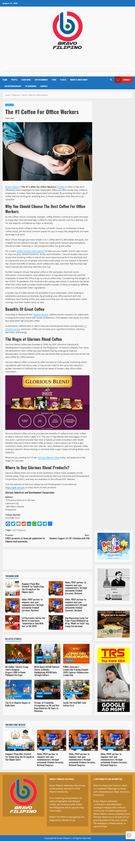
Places (63, 79)
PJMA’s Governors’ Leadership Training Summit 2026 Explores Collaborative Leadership (76, 654)
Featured (9, 105)
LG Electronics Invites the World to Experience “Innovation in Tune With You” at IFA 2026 (12, 622)
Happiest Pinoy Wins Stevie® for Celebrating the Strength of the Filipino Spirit (12, 588)
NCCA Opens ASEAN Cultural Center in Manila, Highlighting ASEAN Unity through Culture (47, 654)
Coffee (61, 186)
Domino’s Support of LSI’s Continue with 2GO (69, 537)
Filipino (19, 660)
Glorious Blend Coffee (48, 457)
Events (39, 657)
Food (54, 79)
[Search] (111, 79)
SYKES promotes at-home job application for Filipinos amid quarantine (25, 538)
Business (69, 693)
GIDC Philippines (19, 530)
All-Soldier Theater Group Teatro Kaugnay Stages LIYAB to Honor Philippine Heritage (18, 654)
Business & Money (14, 748)
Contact (44, 86)
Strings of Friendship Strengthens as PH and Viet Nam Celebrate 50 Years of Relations (47, 689)
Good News (26, 79)
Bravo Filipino (12, 186)
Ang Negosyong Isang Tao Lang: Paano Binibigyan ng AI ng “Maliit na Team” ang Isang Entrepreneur (56, 622)
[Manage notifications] (129, 835)
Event (10, 696)
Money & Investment (79, 79)
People (14, 79)
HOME (5, 79)
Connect (126, 79)
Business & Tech (46, 748)
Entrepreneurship (13, 86)
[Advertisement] (67, 61)
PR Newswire (30, 86)
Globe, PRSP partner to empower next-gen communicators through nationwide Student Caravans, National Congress (56, 588)
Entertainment (41, 79)
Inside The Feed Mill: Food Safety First (76, 689)
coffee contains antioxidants (30, 251)
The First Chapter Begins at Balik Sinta (18, 689)
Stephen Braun (40, 314)
